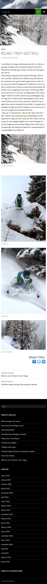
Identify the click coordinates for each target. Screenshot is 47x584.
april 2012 (5, 553)
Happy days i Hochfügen (10, 438)
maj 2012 (4, 549)
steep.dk (5, 11)
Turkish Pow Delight (9, 443)
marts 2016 (5, 501)
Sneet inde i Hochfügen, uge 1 (12, 425)
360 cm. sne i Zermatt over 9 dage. (14, 374)
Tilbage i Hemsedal (8, 447)
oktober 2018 (6, 484)
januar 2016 (5, 510)
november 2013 (7, 536)
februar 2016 (6, 506)
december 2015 (7, 514)
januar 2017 (5, 488)
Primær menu (44, 12)
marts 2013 (5, 540)
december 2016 (7, 493)
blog (3, 49)
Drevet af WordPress (8, 581)
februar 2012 (6, 557)
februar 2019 (6, 480)
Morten (15, 58)
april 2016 (5, 497)
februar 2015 (6, 519)
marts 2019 (5, 476)
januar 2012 (5, 562)
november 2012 (7, 544)
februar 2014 (6, 527)
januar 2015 (5, 523)
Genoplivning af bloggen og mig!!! (14, 434)
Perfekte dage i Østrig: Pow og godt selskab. (19, 383)
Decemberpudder (7, 430)
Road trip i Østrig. (7, 456)
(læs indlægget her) (19, 115)
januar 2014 (5, 531)
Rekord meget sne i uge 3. (11, 421)
